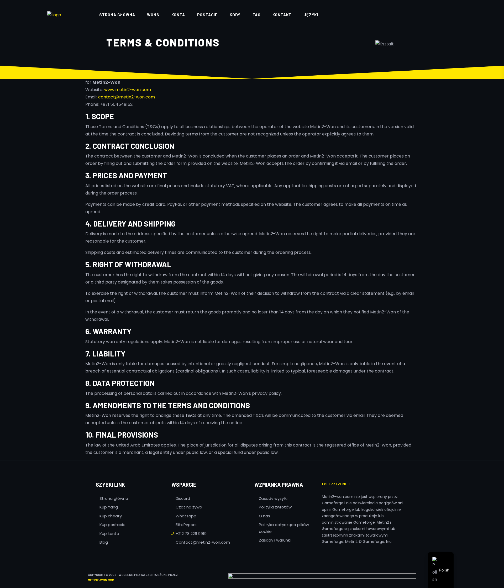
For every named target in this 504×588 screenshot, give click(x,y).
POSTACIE (207, 14)
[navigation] (441, 570)
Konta (178, 14)
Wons (153, 14)
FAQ (256, 14)
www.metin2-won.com (127, 90)
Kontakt (282, 14)
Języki (310, 14)
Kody (235, 14)
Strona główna (117, 14)
